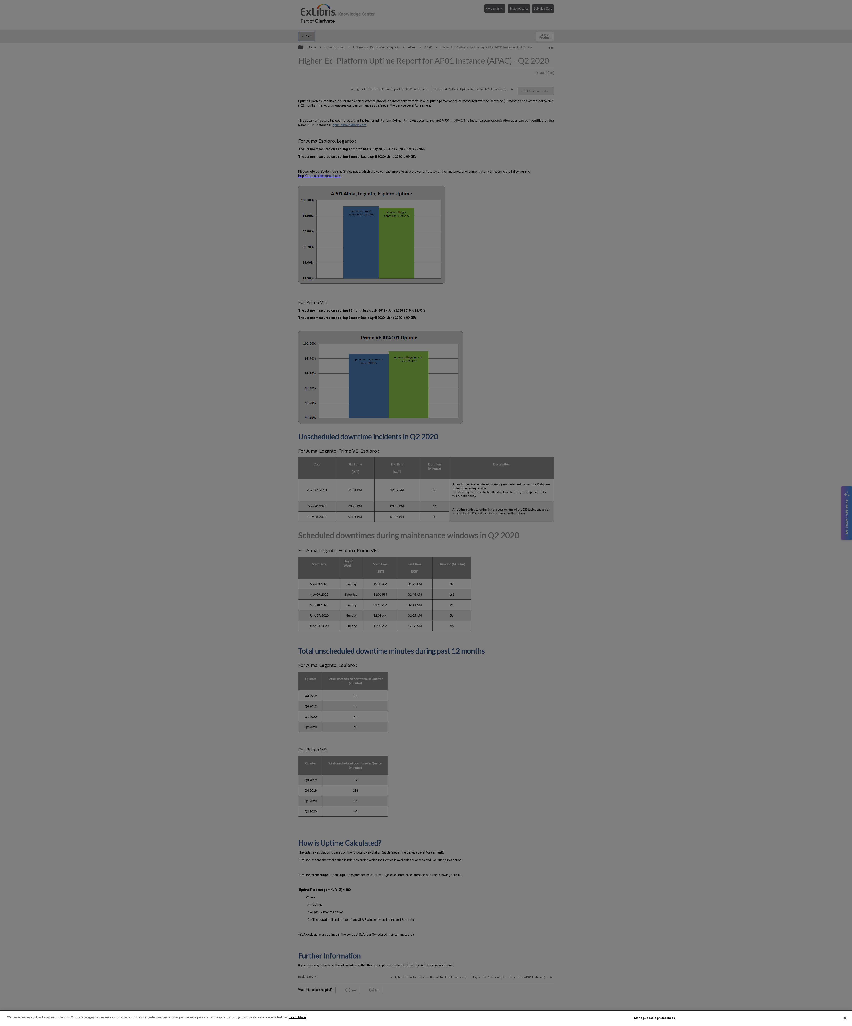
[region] (426, 1018)
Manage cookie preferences (654, 1018)
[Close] (845, 1018)
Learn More (297, 1017)
